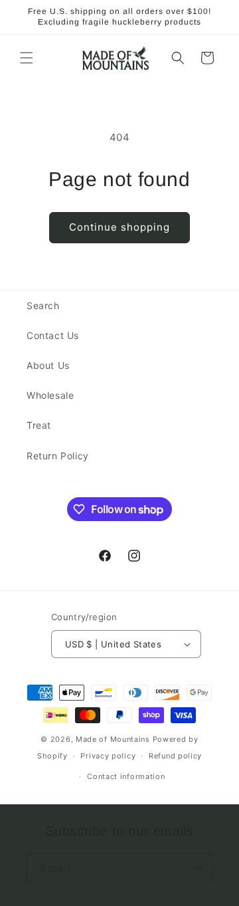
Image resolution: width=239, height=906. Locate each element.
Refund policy (175, 755)
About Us (48, 365)
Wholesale (50, 395)
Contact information (126, 776)
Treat (39, 425)
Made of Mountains (113, 739)
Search (43, 305)
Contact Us (53, 335)
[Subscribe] (197, 868)
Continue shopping (119, 227)
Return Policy (58, 455)
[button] (26, 57)
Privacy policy (107, 755)
